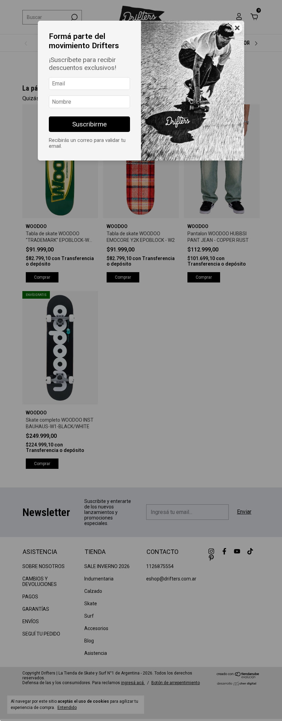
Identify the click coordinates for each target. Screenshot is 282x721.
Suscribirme (89, 124)
